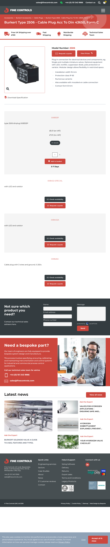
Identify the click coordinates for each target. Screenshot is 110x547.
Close (83, 540)
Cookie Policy (76, 503)
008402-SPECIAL (55, 181)
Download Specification (17, 98)
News (40, 478)
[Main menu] (103, 10)
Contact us (90, 3)
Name (46, 304)
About (41, 474)
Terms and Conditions (71, 478)
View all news (96, 395)
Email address (49, 312)
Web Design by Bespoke (98, 503)
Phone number (50, 320)
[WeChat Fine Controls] (61, 3)
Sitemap (85, 503)
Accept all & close (97, 539)
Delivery (65, 468)
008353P (55, 118)
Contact (41, 485)
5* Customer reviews (47, 481)
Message (81, 304)
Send (83, 328)
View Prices (85, 53)
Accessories (8, 18)
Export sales (67, 474)
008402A (55, 220)
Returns (65, 471)
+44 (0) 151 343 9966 (74, 3)
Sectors (41, 468)
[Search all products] (99, 3)
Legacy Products (69, 481)
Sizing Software (68, 464)
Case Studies (43, 471)
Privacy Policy (65, 503)
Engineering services (47, 464)
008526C (55, 259)
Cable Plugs (38, 18)
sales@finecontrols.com (46, 3)
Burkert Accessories (23, 18)
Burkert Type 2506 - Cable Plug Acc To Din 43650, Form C (68, 18)
